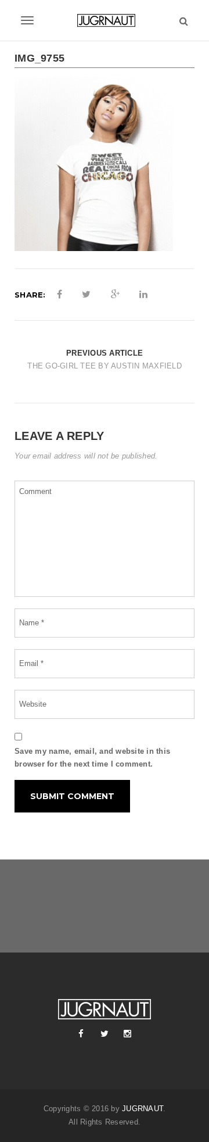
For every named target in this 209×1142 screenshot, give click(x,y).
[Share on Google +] (115, 295)
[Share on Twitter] (86, 295)
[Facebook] (81, 1034)
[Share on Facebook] (59, 295)
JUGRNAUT (142, 1108)
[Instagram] (127, 1034)
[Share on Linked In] (143, 295)
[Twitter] (104, 1034)
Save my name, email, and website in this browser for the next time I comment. (92, 758)
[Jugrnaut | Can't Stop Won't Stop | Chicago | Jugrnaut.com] (104, 20)
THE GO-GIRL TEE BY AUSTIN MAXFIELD (104, 365)
